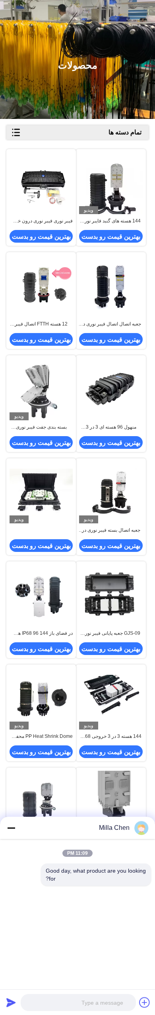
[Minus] (11, 828)
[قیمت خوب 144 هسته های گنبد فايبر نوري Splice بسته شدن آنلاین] (110, 183)
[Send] (11, 1002)
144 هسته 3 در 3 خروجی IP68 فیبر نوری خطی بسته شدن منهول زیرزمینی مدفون (111, 736)
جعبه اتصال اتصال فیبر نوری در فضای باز (111, 324)
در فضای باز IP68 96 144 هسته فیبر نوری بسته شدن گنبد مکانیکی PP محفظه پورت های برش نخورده (41, 633)
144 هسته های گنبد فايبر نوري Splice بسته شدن (111, 221)
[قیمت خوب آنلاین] (41, 492)
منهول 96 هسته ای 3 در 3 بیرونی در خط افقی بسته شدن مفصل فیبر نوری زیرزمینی (111, 427)
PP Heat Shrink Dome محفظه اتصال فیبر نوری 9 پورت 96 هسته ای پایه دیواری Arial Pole (41, 736)
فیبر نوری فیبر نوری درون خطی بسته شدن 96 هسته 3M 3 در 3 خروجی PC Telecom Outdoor (41, 221)
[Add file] (144, 1002)
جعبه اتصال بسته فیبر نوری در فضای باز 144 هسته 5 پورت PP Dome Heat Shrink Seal (111, 530)
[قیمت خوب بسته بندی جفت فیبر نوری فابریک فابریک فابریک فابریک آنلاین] (41, 389)
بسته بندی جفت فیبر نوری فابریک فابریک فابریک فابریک (41, 427)
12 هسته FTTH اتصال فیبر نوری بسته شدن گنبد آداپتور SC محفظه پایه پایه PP (41, 324)
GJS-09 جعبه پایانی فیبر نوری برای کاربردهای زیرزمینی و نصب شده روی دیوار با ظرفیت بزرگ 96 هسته (111, 633)
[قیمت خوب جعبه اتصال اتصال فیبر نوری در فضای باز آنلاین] (110, 286)
